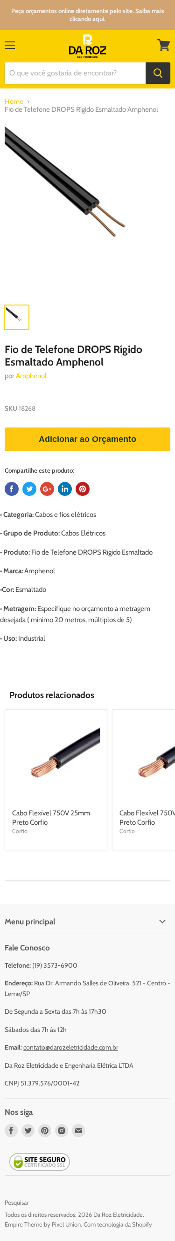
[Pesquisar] (158, 73)
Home (14, 102)
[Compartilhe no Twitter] (29, 489)
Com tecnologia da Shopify (118, 1224)
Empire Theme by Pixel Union (43, 1224)
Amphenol (31, 376)
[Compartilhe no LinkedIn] (65, 489)
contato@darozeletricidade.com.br (70, 1047)
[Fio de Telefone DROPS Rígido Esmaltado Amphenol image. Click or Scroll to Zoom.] (87, 210)
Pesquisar (16, 1202)
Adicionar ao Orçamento (87, 439)
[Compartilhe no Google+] (47, 489)
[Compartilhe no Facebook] (12, 489)
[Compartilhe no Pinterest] (83, 489)
